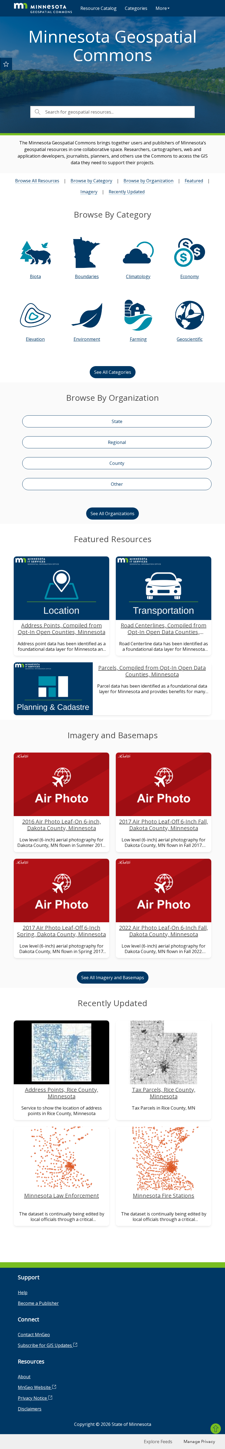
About (24, 1377)
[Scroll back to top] (215, 1428)
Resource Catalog (98, 8)
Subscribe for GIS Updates (45, 1345)
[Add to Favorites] (6, 64)
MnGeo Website (35, 1387)
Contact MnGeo (34, 1335)
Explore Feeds (158, 1442)
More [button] (161, 8)
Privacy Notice (33, 1398)
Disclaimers (29, 1409)
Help (22, 1292)
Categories (136, 8)
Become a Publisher (38, 1303)
